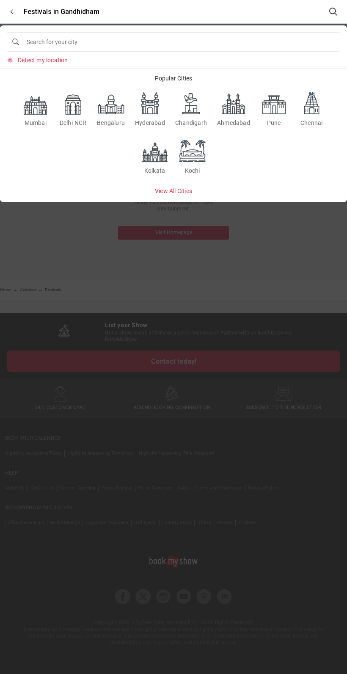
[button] (12, 11)
